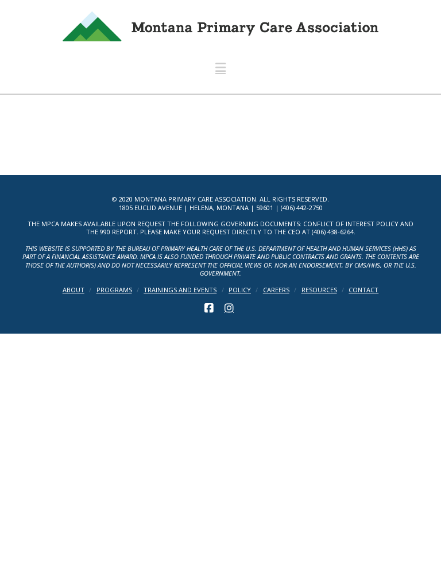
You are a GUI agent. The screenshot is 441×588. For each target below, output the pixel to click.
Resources (319, 290)
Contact (363, 290)
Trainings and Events (180, 290)
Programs (114, 290)
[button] (220, 67)
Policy (240, 290)
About (73, 290)
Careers (276, 290)
